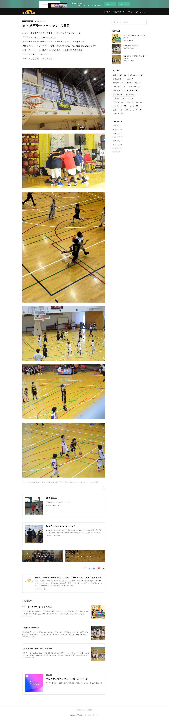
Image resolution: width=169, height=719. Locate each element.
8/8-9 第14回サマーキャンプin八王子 (37, 607)
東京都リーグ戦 (134, 83)
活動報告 (107, 12)
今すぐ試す (110, 4)
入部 (130, 102)
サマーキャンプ (27, 21)
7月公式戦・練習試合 (30, 627)
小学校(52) (65, 482)
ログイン (124, 4)
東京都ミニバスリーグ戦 (123, 98)
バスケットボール (133, 110)
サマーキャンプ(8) (27, 482)
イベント (118, 102)
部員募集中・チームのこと (123, 12)
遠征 (130, 79)
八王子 (117, 110)
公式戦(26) (37, 482)
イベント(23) (46, 482)
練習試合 (118, 83)
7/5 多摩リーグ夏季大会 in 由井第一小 (38, 648)
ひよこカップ (119, 86)
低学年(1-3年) (136, 75)
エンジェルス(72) (56, 482)
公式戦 (130, 94)
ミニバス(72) (95, 482)
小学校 (134, 106)
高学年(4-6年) (119, 75)
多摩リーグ (134, 86)
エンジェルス (120, 106)
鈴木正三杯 (118, 79)
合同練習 (118, 94)
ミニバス (118, 114)
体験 (139, 102)
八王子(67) (73, 482)
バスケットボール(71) (83, 482)
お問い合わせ (140, 12)
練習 (116, 90)
